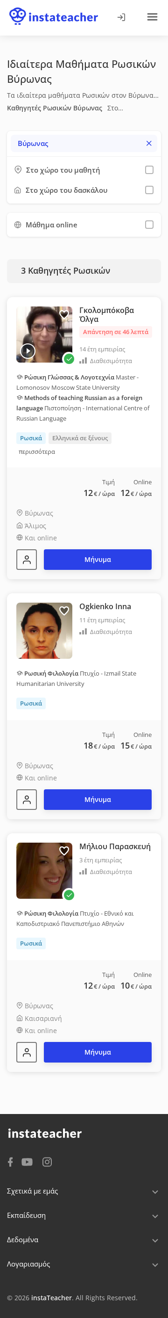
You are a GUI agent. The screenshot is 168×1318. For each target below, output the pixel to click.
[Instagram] (47, 1161)
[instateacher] (53, 8)
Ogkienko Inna (105, 606)
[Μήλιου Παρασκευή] (26, 1052)
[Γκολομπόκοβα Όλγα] (26, 559)
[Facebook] (10, 1161)
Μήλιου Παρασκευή (115, 846)
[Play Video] (27, 351)
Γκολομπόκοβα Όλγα (106, 314)
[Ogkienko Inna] (26, 799)
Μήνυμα (97, 559)
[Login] (121, 18)
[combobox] (84, 143)
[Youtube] (28, 1162)
